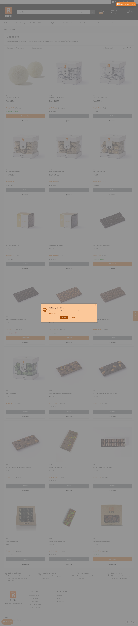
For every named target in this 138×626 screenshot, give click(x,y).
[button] (126, 4)
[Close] (96, 305)
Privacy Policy (52, 313)
